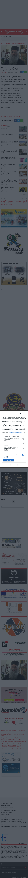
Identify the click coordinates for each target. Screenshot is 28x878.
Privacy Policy (21, 465)
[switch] (23, 439)
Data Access (14, 465)
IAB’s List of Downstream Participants (15, 432)
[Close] (25, 413)
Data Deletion (6, 465)
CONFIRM (8, 460)
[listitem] (14, 436)
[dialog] (14, 439)
